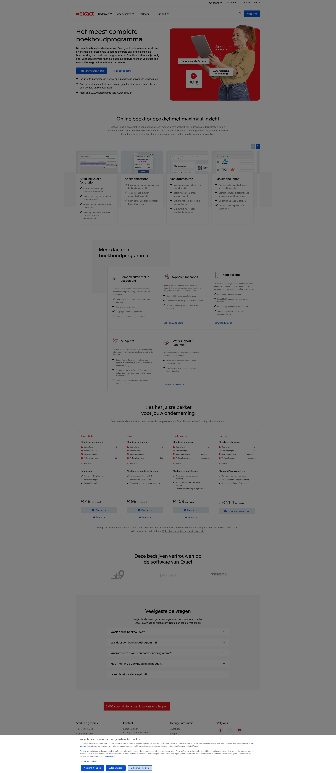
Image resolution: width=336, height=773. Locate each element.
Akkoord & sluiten (92, 768)
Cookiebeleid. (109, 756)
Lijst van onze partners (88, 761)
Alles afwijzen (115, 768)
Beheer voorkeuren (140, 768)
